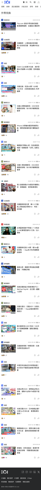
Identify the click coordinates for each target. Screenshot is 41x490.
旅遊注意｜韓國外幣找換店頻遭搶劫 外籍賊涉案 (28, 268)
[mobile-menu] (2, 2)
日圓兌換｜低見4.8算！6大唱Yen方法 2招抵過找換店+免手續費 (28, 88)
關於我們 (10, 478)
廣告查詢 (23, 478)
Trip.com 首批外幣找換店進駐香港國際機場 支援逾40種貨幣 (28, 24)
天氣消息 (24, 7)
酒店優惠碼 (16, 7)
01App (29, 478)
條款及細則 (26, 482)
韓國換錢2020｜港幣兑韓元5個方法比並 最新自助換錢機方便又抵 (28, 430)
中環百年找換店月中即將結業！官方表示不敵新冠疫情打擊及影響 (28, 367)
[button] (34, 33)
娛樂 (8, 7)
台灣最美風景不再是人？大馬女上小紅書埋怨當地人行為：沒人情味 (28, 230)
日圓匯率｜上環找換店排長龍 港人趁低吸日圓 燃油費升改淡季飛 (28, 45)
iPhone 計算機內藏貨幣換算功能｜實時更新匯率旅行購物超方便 (28, 128)
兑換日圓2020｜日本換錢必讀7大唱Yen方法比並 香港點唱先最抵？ (28, 411)
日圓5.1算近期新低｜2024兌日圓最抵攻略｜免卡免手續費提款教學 (28, 167)
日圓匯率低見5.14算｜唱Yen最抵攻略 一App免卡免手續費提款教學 (28, 250)
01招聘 (16, 478)
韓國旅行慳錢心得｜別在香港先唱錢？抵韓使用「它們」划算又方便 (28, 147)
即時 (31, 7)
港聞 (2, 7)
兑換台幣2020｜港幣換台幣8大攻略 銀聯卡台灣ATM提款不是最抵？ (28, 391)
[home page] (7, 2)
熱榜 (36, 7)
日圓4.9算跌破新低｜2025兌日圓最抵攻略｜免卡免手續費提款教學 (28, 108)
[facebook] (22, 472)
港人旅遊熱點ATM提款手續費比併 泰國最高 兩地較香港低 (28, 186)
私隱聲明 (18, 482)
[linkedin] (34, 472)
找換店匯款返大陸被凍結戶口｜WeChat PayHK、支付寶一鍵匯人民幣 (28, 289)
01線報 (3, 478)
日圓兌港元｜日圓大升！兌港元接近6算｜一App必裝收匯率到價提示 (28, 308)
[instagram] (26, 472)
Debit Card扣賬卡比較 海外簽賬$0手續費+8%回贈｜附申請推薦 (28, 69)
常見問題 (4, 482)
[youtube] (30, 472)
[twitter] (38, 472)
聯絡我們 (11, 482)
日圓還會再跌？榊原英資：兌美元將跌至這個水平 (28, 347)
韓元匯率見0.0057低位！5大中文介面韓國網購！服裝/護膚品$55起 (28, 328)
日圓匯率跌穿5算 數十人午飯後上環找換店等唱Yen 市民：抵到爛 (28, 206)
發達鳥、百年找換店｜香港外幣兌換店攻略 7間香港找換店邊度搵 (28, 450)
